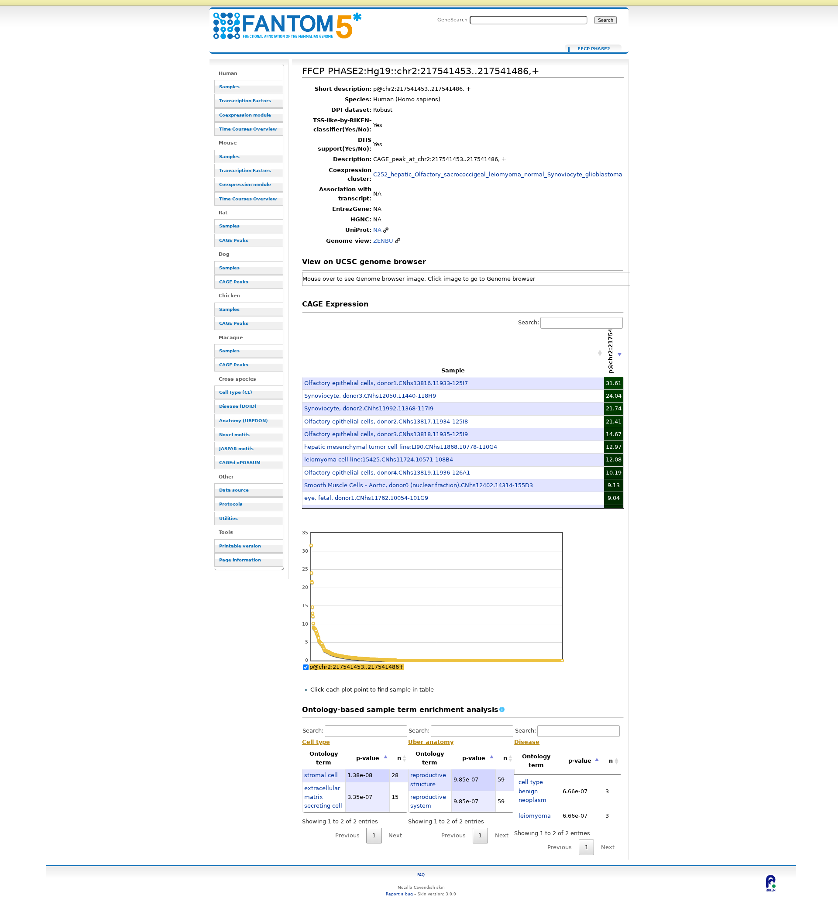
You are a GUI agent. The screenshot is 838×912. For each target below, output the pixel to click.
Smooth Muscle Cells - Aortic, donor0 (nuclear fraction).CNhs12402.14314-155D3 (418, 485)
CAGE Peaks (233, 240)
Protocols (230, 504)
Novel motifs (234, 434)
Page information (240, 560)
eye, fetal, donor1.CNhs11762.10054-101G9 (366, 498)
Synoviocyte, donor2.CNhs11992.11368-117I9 (368, 408)
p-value (367, 758)
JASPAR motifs (236, 448)
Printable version (240, 546)
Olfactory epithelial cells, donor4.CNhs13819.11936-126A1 (387, 472)
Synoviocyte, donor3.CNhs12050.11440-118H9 (370, 395)
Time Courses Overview (248, 129)
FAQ (421, 874)
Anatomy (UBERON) (243, 420)
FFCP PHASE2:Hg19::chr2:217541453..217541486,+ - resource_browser (282, 20)
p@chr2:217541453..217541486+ (356, 667)
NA (377, 230)
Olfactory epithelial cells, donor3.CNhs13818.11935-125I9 (386, 434)
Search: (528, 322)
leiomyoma (535, 815)
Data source (234, 490)
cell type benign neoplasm (532, 791)
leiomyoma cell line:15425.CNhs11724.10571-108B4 (378, 459)
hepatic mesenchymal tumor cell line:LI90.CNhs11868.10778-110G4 (400, 447)
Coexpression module (245, 115)
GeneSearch (452, 20)
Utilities (228, 518)
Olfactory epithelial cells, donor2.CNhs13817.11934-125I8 (386, 421)
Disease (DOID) (238, 406)
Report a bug (399, 893)
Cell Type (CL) (235, 392)
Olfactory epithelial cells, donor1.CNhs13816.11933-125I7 (386, 383)
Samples (229, 86)
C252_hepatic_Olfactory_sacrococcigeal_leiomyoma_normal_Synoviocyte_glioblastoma (497, 174)
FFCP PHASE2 (593, 49)
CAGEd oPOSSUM (240, 462)
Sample (453, 370)
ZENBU (383, 240)
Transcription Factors (245, 100)
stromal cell (321, 775)
